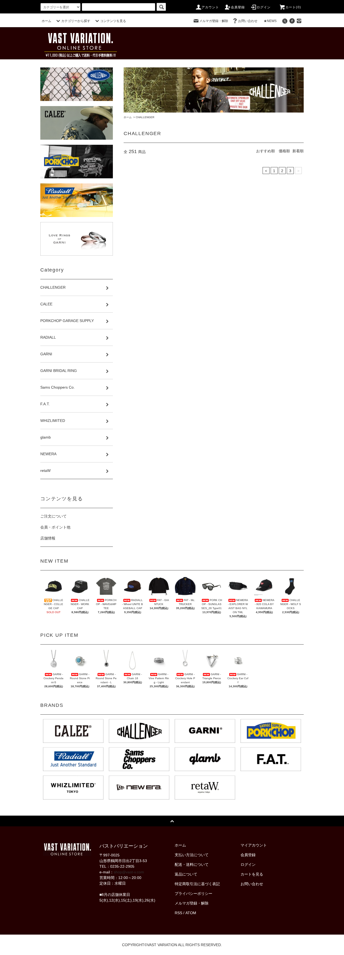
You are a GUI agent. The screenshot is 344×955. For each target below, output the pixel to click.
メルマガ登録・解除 (213, 21)
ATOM (190, 913)
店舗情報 (47, 538)
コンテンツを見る (113, 21)
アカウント (210, 7)
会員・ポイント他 (55, 527)
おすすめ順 (265, 151)
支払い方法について (192, 855)
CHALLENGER (145, 117)
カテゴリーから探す (75, 21)
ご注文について (53, 516)
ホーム (46, 21)
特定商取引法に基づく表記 (197, 884)
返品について (186, 874)
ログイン (264, 7)
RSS (178, 913)
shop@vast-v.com (129, 872)
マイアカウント (254, 845)
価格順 (284, 151)
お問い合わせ (247, 21)
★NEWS (270, 21)
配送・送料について (192, 864)
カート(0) (293, 7)
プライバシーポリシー (193, 893)
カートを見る (252, 874)
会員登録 (238, 7)
